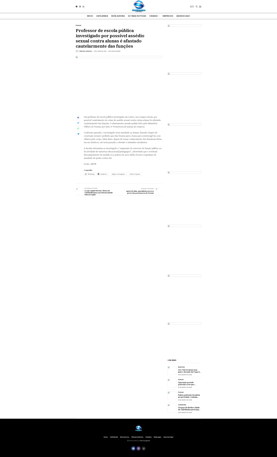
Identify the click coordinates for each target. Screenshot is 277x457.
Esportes (181, 367)
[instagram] (80, 6)
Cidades (148, 437)
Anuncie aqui (168, 437)
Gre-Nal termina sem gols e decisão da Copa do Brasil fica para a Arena (189, 372)
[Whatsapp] (83, 6)
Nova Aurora (124, 437)
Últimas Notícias (137, 437)
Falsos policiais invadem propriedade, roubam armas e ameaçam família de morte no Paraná (189, 398)
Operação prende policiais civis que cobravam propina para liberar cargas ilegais (188, 385)
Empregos (157, 437)
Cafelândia (182, 405)
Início (106, 437)
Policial (78, 25)
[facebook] (76, 6)
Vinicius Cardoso (85, 51)
